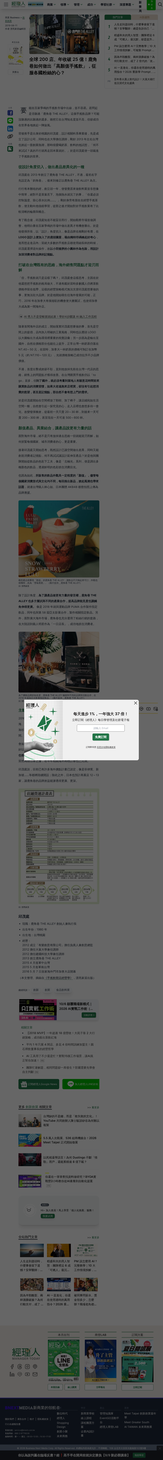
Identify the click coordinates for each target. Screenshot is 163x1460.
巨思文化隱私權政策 (106, 747)
